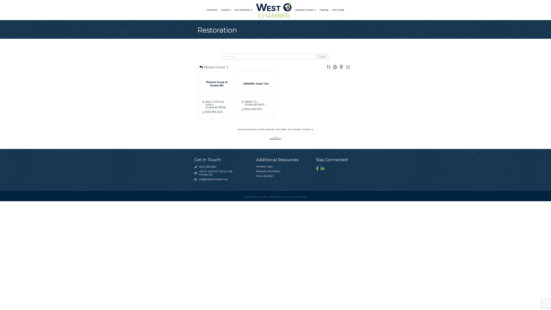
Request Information (268, 171)
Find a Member (264, 176)
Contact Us (307, 129)
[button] (201, 67)
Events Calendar (266, 129)
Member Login (264, 166)
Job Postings (294, 129)
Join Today (338, 9)
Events (225, 9)
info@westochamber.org (213, 179)
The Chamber (242, 9)
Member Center (304, 9)
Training (323, 9)
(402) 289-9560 (207, 166)
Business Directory (247, 129)
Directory (212, 9)
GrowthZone (301, 197)
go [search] (323, 56)
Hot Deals (281, 129)
